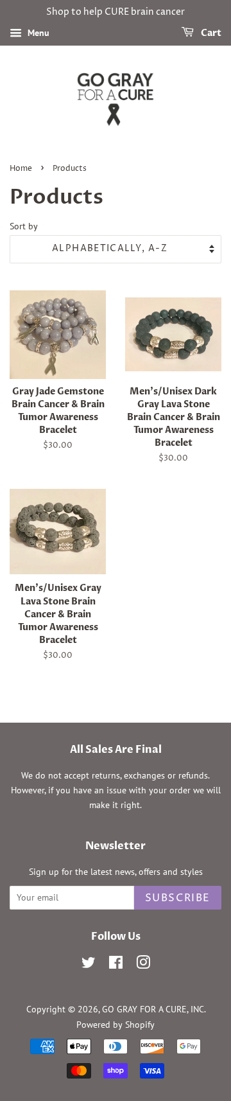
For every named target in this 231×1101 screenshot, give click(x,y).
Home (21, 168)
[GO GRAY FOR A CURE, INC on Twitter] (88, 965)
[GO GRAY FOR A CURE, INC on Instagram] (143, 965)
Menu (37, 33)
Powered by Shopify (115, 1024)
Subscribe (177, 898)
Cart (210, 33)
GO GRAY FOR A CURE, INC (153, 1009)
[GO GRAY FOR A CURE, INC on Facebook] (115, 965)
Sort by (24, 226)
